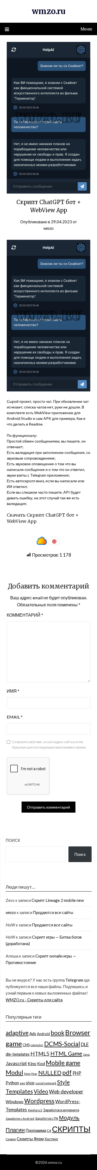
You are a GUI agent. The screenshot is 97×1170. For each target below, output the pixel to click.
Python (12, 1082)
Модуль (69, 1117)
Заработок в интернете (61, 1110)
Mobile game (63, 1062)
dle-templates (18, 1054)
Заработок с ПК (46, 1118)
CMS (26, 1045)
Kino (32, 1063)
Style (63, 1082)
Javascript (16, 1063)
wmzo (48, 228)
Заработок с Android (20, 1118)
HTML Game (66, 1053)
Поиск (13, 840)
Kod (41, 1063)
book (57, 1032)
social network (45, 1083)
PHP (76, 1073)
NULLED (49, 1072)
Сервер (11, 1139)
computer (36, 1045)
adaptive (17, 1032)
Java (86, 1054)
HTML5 (40, 1053)
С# (49, 1130)
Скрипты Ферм (30, 1138)
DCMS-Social (62, 1044)
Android (43, 1034)
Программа (36, 1130)
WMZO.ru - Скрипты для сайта (34, 999)
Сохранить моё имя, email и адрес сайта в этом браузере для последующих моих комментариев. (49, 744)
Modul (14, 1072)
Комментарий (25, 614)
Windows (14, 1101)
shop (30, 1083)
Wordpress (39, 1101)
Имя (13, 690)
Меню (86, 28)
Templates (19, 1091)
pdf (67, 1072)
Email (15, 716)
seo (22, 1083)
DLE (85, 1044)
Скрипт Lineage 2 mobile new (58, 900)
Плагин (15, 1129)
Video (41, 1091)
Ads (32, 1033)
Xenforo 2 (35, 1110)
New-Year (30, 1073)
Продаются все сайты (53, 912)
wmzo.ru (48, 11)
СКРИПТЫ (71, 1129)
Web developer (66, 1092)
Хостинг (51, 1138)
